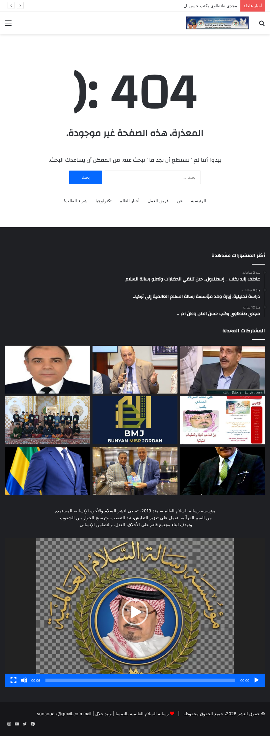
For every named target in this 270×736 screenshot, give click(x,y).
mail (87, 713)
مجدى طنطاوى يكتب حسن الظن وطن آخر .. (196, 5)
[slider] (140, 680)
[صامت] (24, 680)
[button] (135, 612)
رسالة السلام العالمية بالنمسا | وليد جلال (131, 713)
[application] (135, 612)
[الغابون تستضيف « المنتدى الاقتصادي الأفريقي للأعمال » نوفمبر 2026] (47, 471)
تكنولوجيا (103, 200)
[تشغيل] (256, 680)
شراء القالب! (76, 200)
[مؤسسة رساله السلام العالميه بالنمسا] (217, 22)
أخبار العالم (130, 200)
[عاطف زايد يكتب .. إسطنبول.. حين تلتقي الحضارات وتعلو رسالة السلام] (222, 370)
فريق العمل (158, 200)
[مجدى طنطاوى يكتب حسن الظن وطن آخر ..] (47, 370)
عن (180, 200)
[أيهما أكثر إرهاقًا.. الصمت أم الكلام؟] (222, 471)
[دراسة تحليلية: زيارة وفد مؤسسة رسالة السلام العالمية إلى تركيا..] (135, 370)
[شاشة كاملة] (13, 680)
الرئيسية (198, 200)
